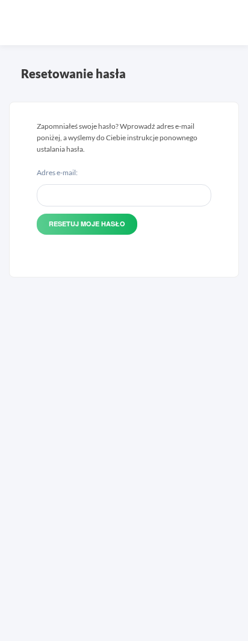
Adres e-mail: (57, 172)
